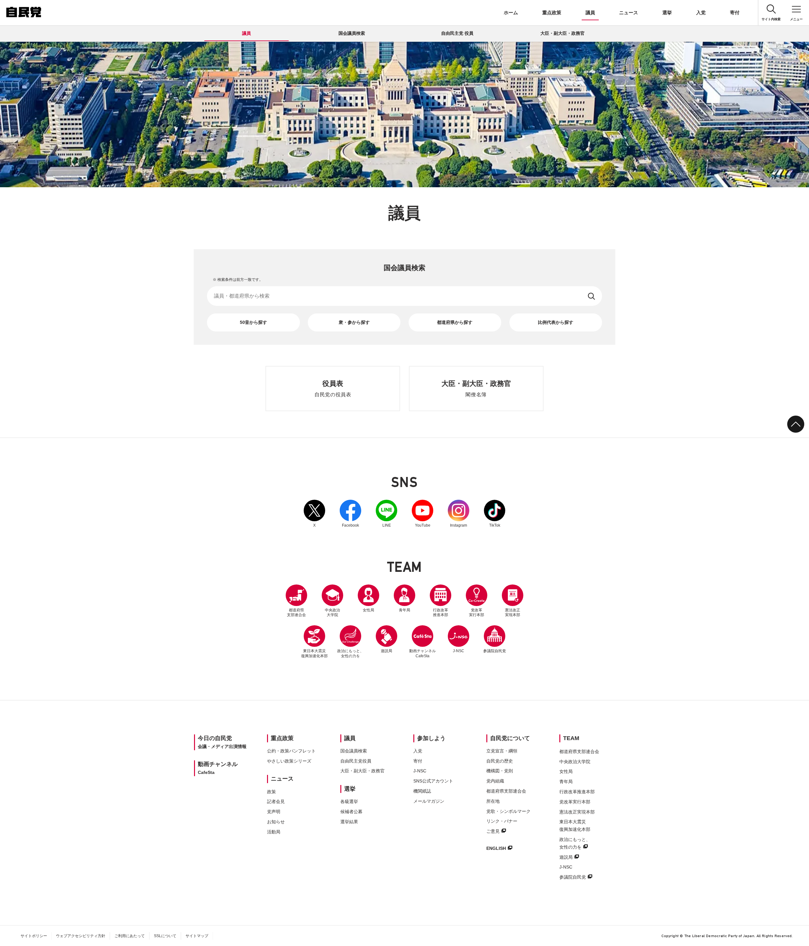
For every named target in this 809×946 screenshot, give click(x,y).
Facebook (350, 514)
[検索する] (592, 296)
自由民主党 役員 (457, 33)
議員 (590, 12)
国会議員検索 (351, 33)
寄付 (734, 12)
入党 (701, 12)
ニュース (628, 12)
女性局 (368, 610)
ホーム (511, 12)
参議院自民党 (494, 639)
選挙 (667, 12)
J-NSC (458, 651)
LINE (386, 514)
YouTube (422, 514)
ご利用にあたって (129, 936)
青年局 (404, 610)
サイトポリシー (34, 936)
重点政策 (551, 12)
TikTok (494, 514)
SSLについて (165, 936)
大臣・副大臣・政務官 (562, 33)
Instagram (458, 514)
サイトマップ (197, 936)
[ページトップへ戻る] (795, 424)
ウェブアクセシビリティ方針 (80, 936)
